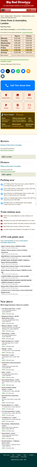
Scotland (31, 455)
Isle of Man (24, 456)
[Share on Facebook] (3, 71)
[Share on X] (8, 71)
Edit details (20, 114)
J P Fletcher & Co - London (9, 417)
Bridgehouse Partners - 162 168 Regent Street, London (10, 317)
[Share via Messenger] (23, 71)
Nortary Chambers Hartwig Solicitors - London (9, 388)
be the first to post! (28, 32)
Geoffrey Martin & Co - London (10, 405)
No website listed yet (18, 126)
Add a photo (6, 174)
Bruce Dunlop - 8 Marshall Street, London (11, 424)
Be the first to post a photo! (8, 171)
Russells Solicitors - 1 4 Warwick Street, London (10, 441)
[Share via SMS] (28, 71)
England (19, 455)
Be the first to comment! (7, 150)
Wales (25, 455)
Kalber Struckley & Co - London (10, 341)
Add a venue (6, 455)
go (29, 10)
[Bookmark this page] (3, 76)
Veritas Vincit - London (8, 355)
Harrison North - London (8, 433)
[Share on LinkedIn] (13, 71)
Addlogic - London (7, 348)
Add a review (7, 156)
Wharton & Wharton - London (10, 325)
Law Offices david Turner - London (11, 308)
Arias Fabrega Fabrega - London (10, 380)
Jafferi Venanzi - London (8, 333)
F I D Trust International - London (11, 411)
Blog (13, 455)
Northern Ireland (14, 456)
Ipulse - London (6, 372)
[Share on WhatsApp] (18, 71)
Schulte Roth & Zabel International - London (11, 363)
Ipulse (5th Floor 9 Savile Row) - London (10, 396)
